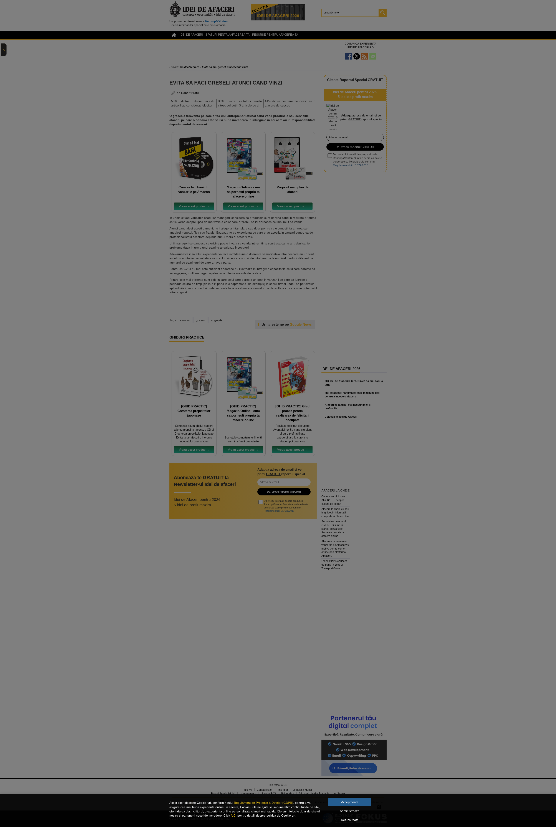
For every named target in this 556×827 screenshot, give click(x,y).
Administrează (349, 811)
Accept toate (349, 802)
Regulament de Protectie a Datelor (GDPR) (263, 802)
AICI (234, 815)
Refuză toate (350, 820)
